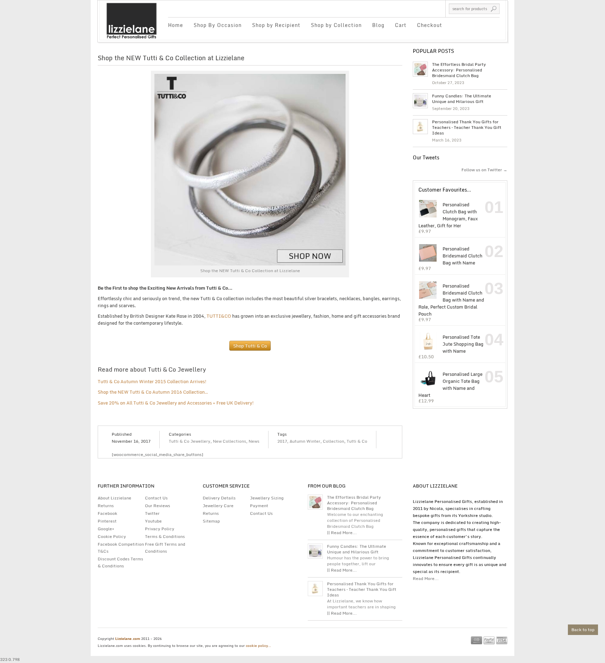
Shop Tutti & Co (250, 346)
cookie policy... (258, 645)
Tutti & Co (357, 441)
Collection (333, 441)
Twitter (152, 513)
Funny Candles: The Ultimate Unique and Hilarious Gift (461, 98)
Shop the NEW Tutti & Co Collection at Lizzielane (171, 58)
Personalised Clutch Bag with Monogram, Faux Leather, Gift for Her (448, 215)
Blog (378, 25)
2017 (282, 441)
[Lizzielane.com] (131, 20)
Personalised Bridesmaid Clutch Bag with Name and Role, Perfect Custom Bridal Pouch (451, 299)
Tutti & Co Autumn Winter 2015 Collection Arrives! (152, 381)
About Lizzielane (114, 498)
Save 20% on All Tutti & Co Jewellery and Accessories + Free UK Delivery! (176, 403)
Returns (106, 505)
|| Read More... (342, 532)
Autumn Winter (305, 441)
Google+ (106, 528)
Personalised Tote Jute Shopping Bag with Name (463, 343)
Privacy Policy (159, 528)
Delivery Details (219, 498)
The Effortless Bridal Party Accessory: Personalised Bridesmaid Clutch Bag (459, 70)
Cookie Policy (112, 536)
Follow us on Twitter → (484, 169)
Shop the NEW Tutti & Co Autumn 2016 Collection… (153, 392)
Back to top (582, 629)
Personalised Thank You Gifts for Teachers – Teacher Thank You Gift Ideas (466, 127)
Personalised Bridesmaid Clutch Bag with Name (462, 255)
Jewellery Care (218, 505)
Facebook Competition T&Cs (121, 547)
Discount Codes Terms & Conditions (120, 562)
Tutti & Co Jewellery (189, 441)
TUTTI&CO (219, 316)
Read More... (426, 578)
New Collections (229, 441)
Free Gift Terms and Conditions (165, 547)
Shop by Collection (336, 25)
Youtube (153, 521)
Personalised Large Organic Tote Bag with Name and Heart (450, 384)
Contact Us (156, 498)
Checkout (429, 25)
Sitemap (211, 521)
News (254, 441)
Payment (259, 505)
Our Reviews (157, 505)
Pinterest (107, 521)
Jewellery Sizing (267, 498)
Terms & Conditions (165, 536)
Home (175, 25)
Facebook (107, 513)
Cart (400, 25)
